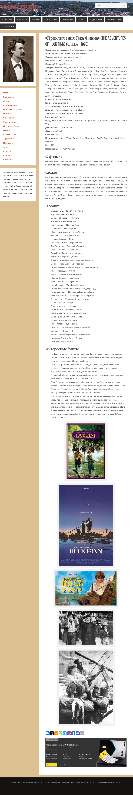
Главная (7, 93)
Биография (8, 97)
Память (6, 130)
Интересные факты (12, 110)
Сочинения (8, 118)
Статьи (6, 155)
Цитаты (7, 114)
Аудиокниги (9, 139)
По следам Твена (11, 126)
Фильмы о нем (10, 135)
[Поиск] (123, 6)
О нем (6, 101)
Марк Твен (18, 7)
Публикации (9, 143)
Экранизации (9, 122)
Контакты (8, 160)
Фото (5, 147)
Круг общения (10, 105)
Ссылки (7, 151)
